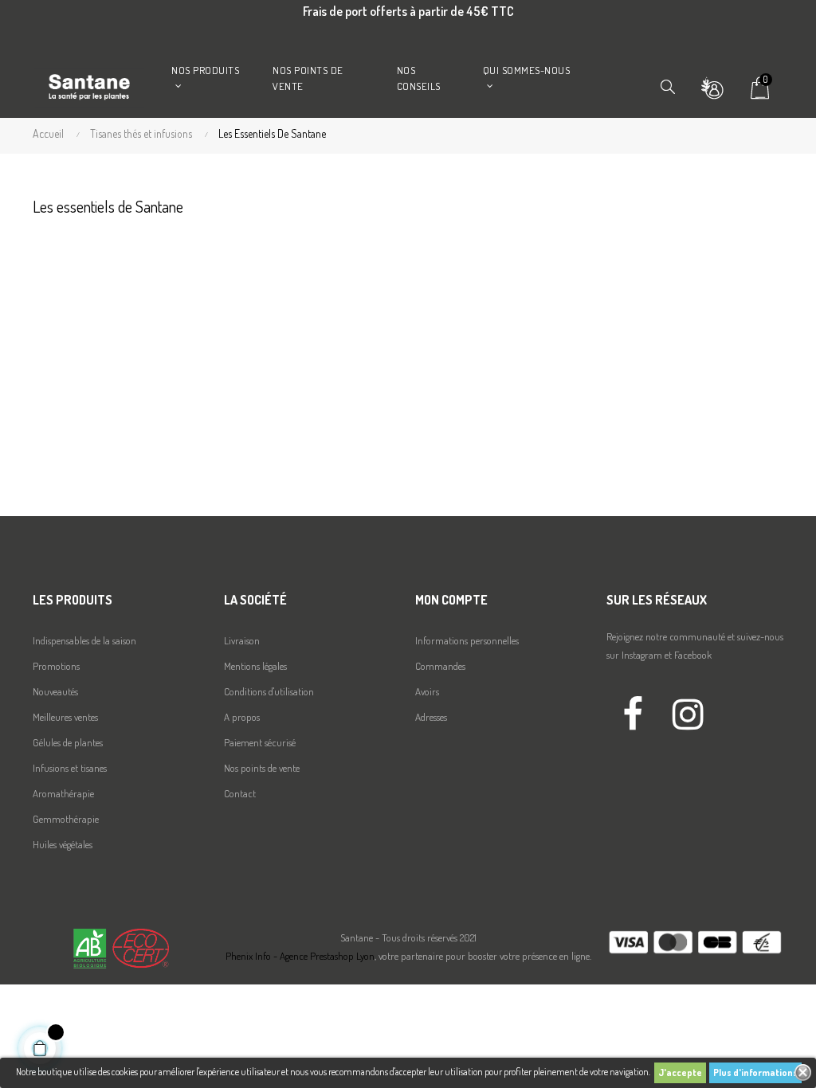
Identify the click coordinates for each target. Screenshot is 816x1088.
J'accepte (680, 1072)
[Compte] (712, 86)
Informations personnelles (467, 640)
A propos (242, 716)
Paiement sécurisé (260, 742)
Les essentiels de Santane (108, 206)
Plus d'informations (755, 1072)
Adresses (431, 716)
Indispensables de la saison (84, 640)
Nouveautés (55, 691)
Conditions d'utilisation (269, 691)
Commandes (440, 665)
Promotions (56, 665)
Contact (240, 793)
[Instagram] (688, 712)
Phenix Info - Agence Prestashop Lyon (300, 955)
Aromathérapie (63, 793)
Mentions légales (255, 665)
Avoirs (427, 691)
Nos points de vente (262, 767)
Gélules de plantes (68, 742)
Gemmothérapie (66, 818)
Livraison (242, 640)
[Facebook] (633, 712)
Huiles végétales (62, 844)
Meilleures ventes (65, 716)
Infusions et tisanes (70, 767)
